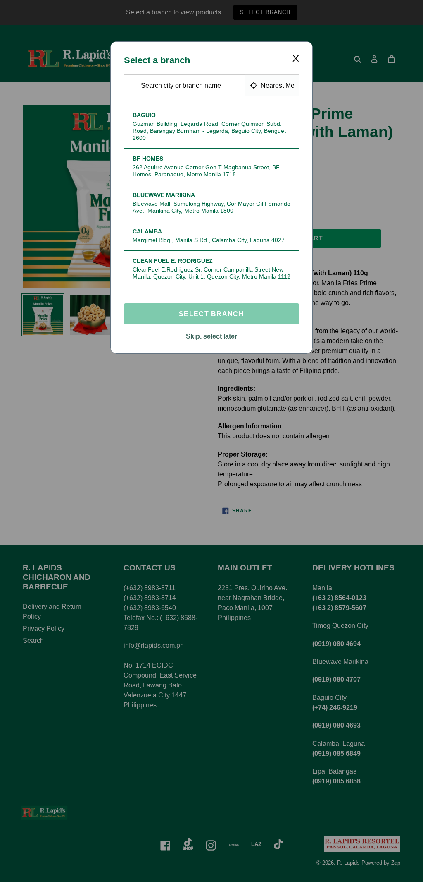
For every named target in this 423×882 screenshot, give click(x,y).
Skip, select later (211, 336)
